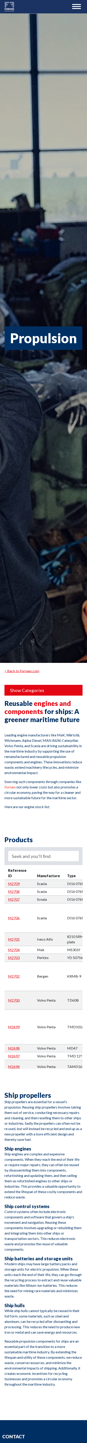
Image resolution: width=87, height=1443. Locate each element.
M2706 (14, 918)
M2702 (14, 976)
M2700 (14, 1000)
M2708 (14, 891)
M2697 (14, 1056)
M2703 (14, 957)
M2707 (14, 899)
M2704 (14, 950)
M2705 (14, 939)
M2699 (14, 1027)
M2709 (14, 883)
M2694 (14, 1066)
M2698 (14, 1048)
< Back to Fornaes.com (21, 671)
